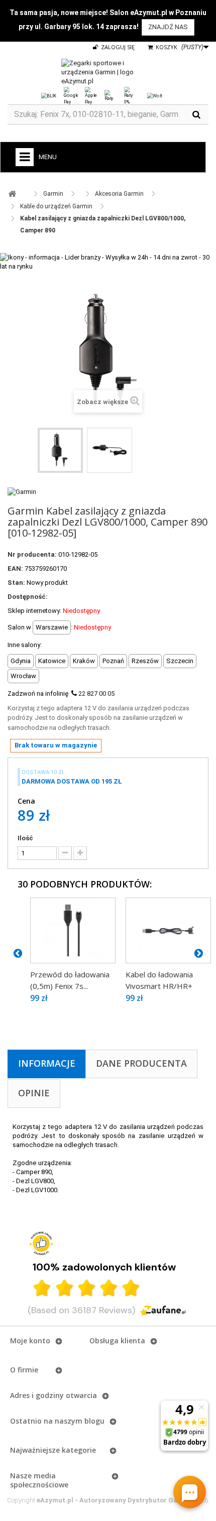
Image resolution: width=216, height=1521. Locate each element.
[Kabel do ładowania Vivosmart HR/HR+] (168, 930)
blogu (94, 1421)
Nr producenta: (32, 554)
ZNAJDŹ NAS (168, 27)
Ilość (25, 838)
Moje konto (30, 1340)
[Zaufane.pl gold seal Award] (41, 1243)
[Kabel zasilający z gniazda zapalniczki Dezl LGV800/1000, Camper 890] (60, 450)
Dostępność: (28, 596)
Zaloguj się (117, 47)
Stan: (16, 582)
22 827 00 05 (96, 693)
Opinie (34, 1093)
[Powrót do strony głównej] (12, 194)
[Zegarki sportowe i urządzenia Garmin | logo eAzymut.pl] (108, 72)
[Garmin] (22, 491)
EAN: (15, 568)
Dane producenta (141, 1063)
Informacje (46, 1063)
